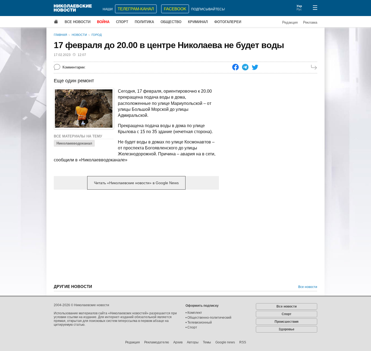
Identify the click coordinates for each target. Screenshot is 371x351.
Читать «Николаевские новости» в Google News (136, 183)
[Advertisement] (136, 236)
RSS (242, 342)
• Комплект (194, 313)
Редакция (290, 22)
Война (103, 22)
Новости (79, 34)
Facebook (175, 9)
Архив (178, 342)
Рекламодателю (156, 342)
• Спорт (191, 327)
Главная (60, 34)
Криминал (198, 22)
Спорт (122, 22)
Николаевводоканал (74, 143)
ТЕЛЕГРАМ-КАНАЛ (136, 9)
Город (97, 34)
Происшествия (286, 322)
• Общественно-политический (208, 317)
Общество (171, 22)
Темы (207, 342)
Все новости (77, 22)
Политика (144, 22)
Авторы (193, 342)
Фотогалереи (227, 22)
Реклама (310, 22)
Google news (225, 342)
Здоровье (286, 329)
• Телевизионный (199, 322)
